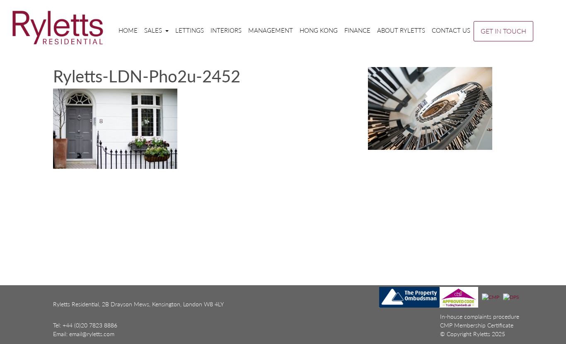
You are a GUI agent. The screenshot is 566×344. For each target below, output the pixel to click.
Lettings (189, 30)
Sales (154, 30)
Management (270, 30)
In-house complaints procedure (479, 316)
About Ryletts (401, 30)
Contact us (451, 30)
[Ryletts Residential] (58, 27)
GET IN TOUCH (503, 31)
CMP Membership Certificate (476, 325)
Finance (357, 30)
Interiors (226, 30)
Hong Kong (319, 30)
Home (128, 30)
